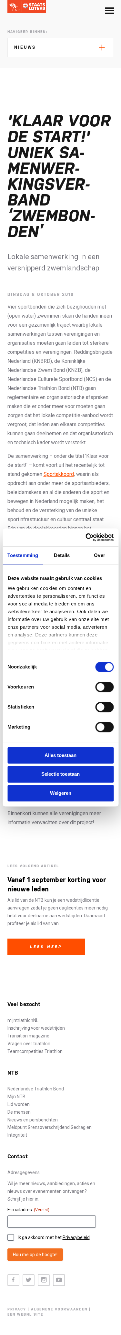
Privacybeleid (76, 1237)
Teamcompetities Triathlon (35, 1051)
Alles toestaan (60, 755)
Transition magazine (28, 1035)
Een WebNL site (25, 1314)
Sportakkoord (59, 474)
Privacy (16, 1309)
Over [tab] (99, 555)
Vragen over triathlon (28, 1043)
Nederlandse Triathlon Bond (35, 1088)
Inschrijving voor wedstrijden (36, 1028)
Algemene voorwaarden (59, 1309)
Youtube (59, 1280)
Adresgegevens (23, 1172)
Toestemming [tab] (22, 555)
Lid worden (18, 1104)
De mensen (19, 1112)
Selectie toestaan (60, 774)
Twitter (29, 1280)
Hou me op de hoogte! (35, 1254)
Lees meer (46, 947)
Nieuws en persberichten (32, 1119)
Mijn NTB (16, 1096)
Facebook (13, 1280)
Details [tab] (62, 555)
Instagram (44, 1280)
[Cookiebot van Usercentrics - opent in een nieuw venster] (86, 537)
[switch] (104, 687)
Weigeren (60, 793)
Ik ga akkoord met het (54, 1237)
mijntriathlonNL (22, 1020)
